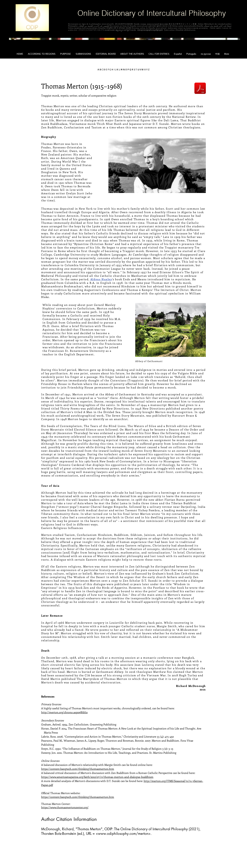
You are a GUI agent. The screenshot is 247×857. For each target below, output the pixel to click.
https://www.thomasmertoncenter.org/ (65, 807)
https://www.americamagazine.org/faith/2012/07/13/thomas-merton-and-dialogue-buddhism (97, 777)
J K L (118, 69)
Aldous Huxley (101, 279)
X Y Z (146, 69)
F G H (110, 69)
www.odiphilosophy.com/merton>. (125, 833)
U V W (140, 69)
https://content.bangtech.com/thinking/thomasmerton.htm (77, 769)
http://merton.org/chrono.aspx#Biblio (64, 712)
